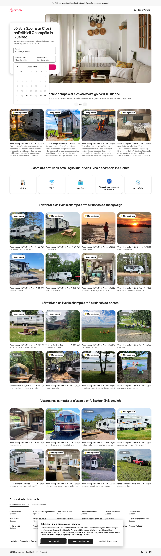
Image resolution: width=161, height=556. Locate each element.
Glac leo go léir (53, 541)
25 (22, 96)
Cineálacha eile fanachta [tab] (19, 504)
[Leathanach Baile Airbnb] (16, 10)
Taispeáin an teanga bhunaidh (97, 3)
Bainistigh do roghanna (108, 541)
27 (31, 96)
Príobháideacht (32, 552)
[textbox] (24, 60)
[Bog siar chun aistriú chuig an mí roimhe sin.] (17, 66)
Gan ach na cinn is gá (80, 541)
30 (45, 96)
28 (36, 96)
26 (27, 96)
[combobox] (34, 51)
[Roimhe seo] (76, 104)
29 (41, 96)
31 (17, 101)
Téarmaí (43, 552)
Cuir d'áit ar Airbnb (141, 10)
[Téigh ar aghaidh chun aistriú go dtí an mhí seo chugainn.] (45, 66)
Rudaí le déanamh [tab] (39, 504)
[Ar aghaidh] (85, 104)
